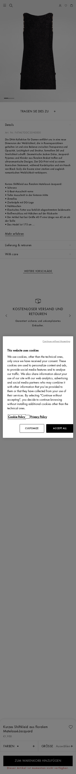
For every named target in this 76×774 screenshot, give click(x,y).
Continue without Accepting (56, 341)
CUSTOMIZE (32, 428)
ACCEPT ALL (59, 428)
